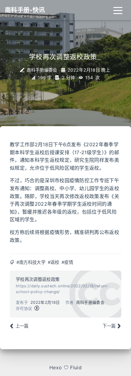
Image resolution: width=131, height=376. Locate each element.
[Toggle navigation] (118, 10)
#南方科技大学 (30, 262)
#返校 (53, 262)
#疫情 (67, 262)
